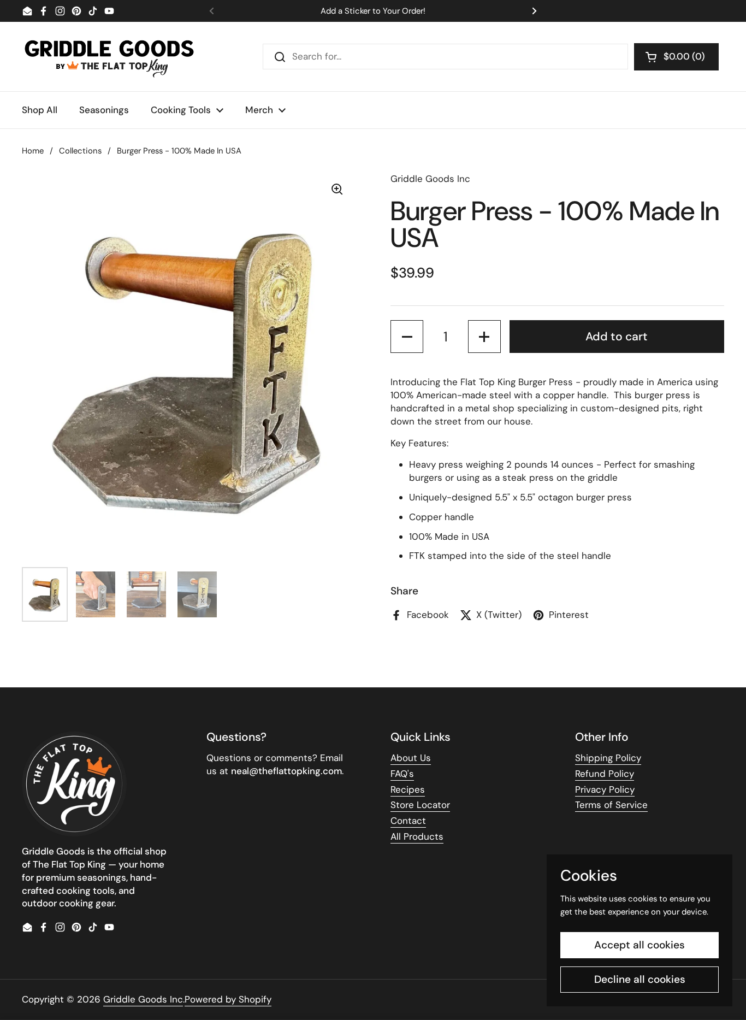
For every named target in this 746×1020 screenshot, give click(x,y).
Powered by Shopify (228, 999)
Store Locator (420, 805)
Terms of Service (611, 805)
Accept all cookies (639, 945)
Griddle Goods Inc (143, 999)
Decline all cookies (639, 979)
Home (33, 150)
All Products (416, 836)
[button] (676, 56)
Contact (408, 821)
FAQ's (402, 774)
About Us (410, 758)
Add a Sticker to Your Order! (373, 11)
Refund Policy (604, 774)
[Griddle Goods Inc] (109, 56)
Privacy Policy (605, 789)
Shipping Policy (608, 758)
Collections (80, 150)
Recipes (407, 789)
